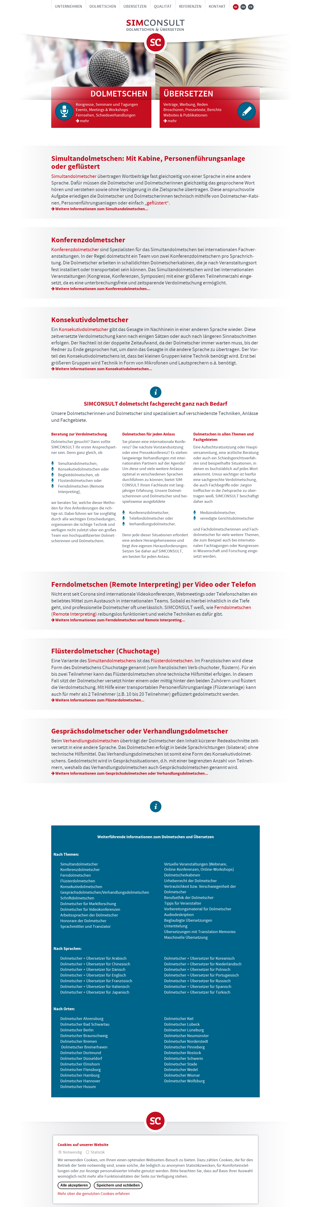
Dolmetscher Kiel (179, 1019)
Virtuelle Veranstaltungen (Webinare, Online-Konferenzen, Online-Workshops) (199, 867)
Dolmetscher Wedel (181, 1070)
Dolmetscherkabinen (182, 875)
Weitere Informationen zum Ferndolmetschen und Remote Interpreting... (120, 620)
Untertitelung (175, 926)
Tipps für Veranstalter (182, 903)
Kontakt (217, 6)
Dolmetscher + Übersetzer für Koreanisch (199, 958)
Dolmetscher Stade (180, 1064)
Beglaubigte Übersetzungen (188, 920)
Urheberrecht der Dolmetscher (190, 881)
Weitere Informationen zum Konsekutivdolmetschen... (103, 369)
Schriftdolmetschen (77, 898)
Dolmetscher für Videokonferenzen (90, 909)
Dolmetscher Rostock (182, 1053)
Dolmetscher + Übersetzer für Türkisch (197, 992)
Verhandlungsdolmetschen (91, 741)
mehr (85, 121)
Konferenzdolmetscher (75, 249)
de (235, 7)
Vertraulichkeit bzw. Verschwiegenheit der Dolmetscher (200, 889)
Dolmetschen (102, 6)
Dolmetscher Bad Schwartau (85, 1024)
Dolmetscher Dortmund (80, 1053)
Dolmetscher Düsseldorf (81, 1058)
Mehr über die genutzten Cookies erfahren (94, 1194)
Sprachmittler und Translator (85, 926)
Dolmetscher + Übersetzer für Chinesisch (95, 964)
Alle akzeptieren (74, 1185)
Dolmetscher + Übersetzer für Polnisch (197, 969)
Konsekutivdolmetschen (81, 887)
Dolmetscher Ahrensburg (81, 1019)
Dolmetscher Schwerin (183, 1058)
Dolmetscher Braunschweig (84, 1036)
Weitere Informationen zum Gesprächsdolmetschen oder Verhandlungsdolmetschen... (131, 773)
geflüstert (157, 203)
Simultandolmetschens (112, 661)
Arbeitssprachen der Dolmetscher (89, 915)
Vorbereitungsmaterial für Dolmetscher (197, 909)
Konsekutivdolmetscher (83, 329)
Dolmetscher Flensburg (80, 1070)
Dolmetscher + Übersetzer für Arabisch (93, 958)
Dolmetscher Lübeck (182, 1024)
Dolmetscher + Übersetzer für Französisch (96, 981)
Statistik (98, 1152)
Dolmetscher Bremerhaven (84, 1047)
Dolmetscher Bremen (78, 1041)
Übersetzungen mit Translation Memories (200, 932)
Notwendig (72, 1152)
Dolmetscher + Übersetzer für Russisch (197, 981)
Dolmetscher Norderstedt (186, 1041)
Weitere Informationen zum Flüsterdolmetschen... (99, 700)
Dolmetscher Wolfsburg (184, 1081)
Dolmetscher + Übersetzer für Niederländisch (203, 964)
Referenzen (190, 6)
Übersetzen (135, 6)
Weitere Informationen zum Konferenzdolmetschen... (102, 289)
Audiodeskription (179, 915)
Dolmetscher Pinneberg (184, 1047)
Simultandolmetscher (74, 176)
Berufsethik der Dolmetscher (189, 898)
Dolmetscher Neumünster (186, 1036)
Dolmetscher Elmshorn (80, 1064)
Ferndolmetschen (75, 875)
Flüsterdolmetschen (172, 661)
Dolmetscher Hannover (80, 1081)
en (243, 7)
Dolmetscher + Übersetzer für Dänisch (92, 969)
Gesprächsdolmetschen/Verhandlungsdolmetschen (104, 892)
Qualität (163, 6)
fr (250, 7)
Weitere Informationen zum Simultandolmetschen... (101, 209)
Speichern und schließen (118, 1185)
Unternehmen (68, 6)
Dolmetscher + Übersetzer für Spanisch (197, 986)
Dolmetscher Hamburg (79, 1075)
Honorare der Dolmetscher (83, 921)
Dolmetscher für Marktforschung (88, 904)
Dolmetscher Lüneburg (184, 1030)
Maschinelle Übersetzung (186, 937)
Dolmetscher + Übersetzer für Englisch (93, 975)
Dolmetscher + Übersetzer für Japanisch (94, 992)
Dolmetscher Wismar (182, 1075)
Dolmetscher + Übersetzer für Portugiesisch (201, 975)
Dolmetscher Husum (78, 1087)
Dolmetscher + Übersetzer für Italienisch (95, 986)
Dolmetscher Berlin (77, 1030)
